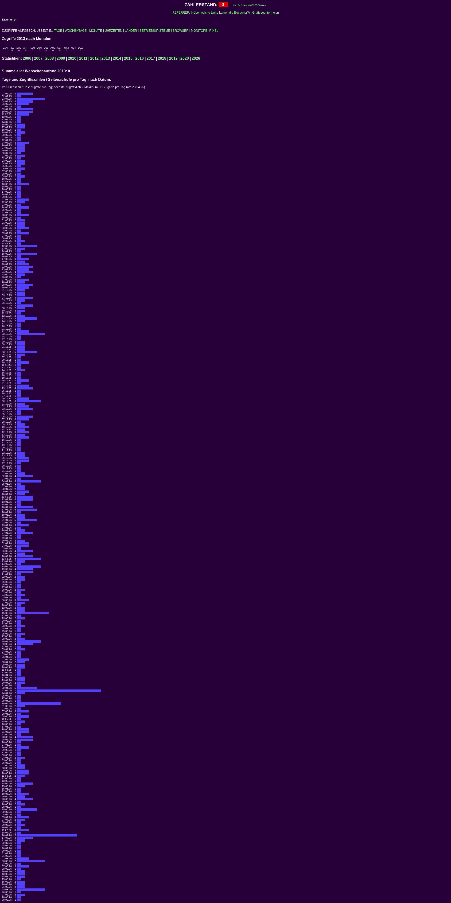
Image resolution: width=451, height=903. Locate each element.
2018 (162, 58)
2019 (173, 58)
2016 (139, 58)
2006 (27, 58)
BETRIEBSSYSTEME (155, 30)
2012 (94, 58)
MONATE (95, 30)
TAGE (58, 30)
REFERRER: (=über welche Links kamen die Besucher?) (211, 12)
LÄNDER (131, 30)
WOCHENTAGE (76, 30)
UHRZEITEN (113, 30)
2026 (196, 58)
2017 (151, 58)
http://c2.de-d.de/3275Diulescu (250, 5)
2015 (128, 58)
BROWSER (180, 30)
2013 (105, 58)
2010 (72, 58)
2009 (61, 58)
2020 (184, 58)
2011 (83, 58)
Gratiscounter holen (265, 12)
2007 (38, 58)
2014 (117, 58)
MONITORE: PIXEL (204, 30)
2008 (49, 58)
